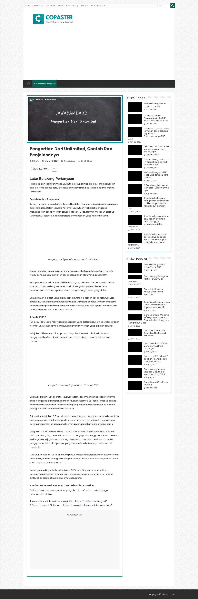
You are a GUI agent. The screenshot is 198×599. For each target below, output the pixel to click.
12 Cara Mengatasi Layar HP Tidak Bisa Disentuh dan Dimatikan (157, 162)
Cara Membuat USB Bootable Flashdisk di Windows (155, 333)
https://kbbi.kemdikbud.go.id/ (91, 501)
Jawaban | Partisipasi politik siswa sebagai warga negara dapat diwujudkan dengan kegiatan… (147, 239)
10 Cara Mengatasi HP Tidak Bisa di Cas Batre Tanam (156, 175)
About (27, 5)
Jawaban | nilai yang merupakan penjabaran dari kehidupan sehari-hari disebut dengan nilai (148, 203)
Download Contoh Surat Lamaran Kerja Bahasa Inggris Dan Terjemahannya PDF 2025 (149, 133)
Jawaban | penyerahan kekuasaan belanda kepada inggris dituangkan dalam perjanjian (148, 221)
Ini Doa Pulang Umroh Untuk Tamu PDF (155, 105)
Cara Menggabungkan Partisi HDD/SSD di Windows (148, 279)
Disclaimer (50, 5)
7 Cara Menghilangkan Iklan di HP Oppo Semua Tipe (156, 188)
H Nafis (35, 161)
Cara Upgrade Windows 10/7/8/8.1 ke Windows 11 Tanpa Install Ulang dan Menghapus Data (148, 318)
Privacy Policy (72, 5)
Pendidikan (70, 161)
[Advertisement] (99, 55)
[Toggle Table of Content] (53, 169)
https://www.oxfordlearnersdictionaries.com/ (87, 505)
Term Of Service (98, 5)
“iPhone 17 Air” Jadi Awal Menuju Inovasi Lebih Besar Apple (156, 149)
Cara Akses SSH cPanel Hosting (156, 383)
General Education (45, 83)
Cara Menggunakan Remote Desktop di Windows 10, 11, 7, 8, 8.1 (155, 372)
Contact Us (38, 5)
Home (60, 5)
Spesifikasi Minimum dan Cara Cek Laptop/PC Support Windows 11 (157, 304)
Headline (28, 83)
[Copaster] (53, 19)
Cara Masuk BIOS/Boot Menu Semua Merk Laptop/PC (156, 346)
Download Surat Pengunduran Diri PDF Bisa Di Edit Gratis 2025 (156, 118)
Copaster (169, 594)
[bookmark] (172, 5)
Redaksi (84, 5)
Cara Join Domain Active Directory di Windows (153, 292)
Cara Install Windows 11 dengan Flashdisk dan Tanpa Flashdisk (156, 359)
